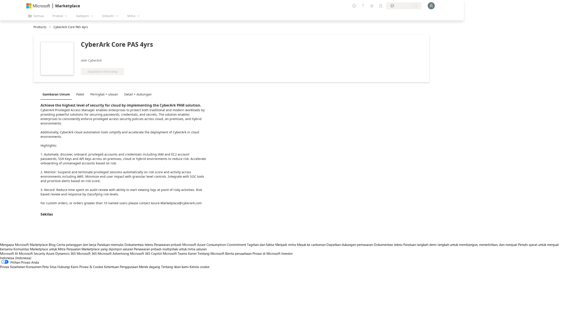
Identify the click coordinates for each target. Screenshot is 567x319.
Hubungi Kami (67, 267)
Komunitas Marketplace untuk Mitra (40, 249)
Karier (192, 253)
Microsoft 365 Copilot (146, 253)
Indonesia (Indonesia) (15, 258)
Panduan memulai (110, 244)
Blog (52, 244)
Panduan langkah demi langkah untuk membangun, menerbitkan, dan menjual (460, 244)
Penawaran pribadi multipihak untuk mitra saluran (170, 249)
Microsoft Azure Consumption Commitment (214, 244)
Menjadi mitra (285, 244)
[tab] (57, 94)
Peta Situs (49, 267)
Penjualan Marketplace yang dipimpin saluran (99, 249)
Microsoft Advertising (113, 253)
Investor (287, 253)
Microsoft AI (9, 253)
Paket (80, 94)
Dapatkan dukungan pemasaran (349, 244)
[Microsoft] (38, 5)
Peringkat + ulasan (104, 94)
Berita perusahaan (238, 253)
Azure (50, 253)
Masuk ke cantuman (311, 244)
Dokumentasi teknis (138, 244)
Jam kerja (89, 244)
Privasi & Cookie (91, 267)
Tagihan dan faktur (260, 244)
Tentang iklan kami (175, 267)
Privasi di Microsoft (266, 253)
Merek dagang (149, 267)
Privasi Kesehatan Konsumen (20, 267)
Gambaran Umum (56, 94)
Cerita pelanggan (69, 244)
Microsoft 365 (87, 253)
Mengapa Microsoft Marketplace (24, 244)
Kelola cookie (200, 267)
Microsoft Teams (175, 253)
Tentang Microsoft (211, 253)
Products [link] (40, 27)
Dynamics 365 (65, 253)
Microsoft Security (32, 253)
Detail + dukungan (138, 94)
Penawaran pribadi (167, 244)
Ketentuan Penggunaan (121, 267)
